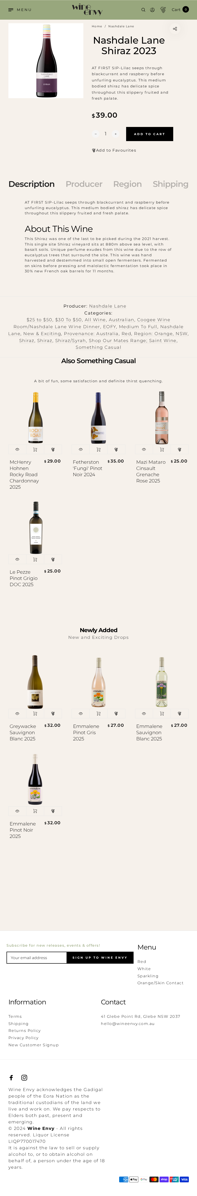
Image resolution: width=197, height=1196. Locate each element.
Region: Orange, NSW (161, 333)
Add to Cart (35, 449)
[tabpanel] (46, 60)
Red (126, 333)
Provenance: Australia (91, 333)
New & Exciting (42, 333)
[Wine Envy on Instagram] (24, 1078)
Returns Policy (24, 1030)
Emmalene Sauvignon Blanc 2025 (149, 732)
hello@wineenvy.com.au (128, 1023)
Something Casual (98, 347)
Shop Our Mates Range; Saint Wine (133, 340)
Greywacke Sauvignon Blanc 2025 (23, 732)
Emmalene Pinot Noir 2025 (23, 830)
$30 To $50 (68, 319)
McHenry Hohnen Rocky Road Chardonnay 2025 (24, 474)
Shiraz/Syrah (70, 340)
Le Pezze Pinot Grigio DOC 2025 (23, 578)
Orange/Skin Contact (160, 983)
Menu (146, 947)
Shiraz (26, 340)
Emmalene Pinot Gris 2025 (86, 732)
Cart (179, 9)
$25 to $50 (39, 319)
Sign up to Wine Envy (100, 957)
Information (27, 1002)
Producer (84, 184)
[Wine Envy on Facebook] (11, 1078)
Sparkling (148, 976)
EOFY (109, 326)
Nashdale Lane (108, 306)
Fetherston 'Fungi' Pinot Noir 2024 (87, 468)
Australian (121, 319)
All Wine (95, 319)
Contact (113, 1002)
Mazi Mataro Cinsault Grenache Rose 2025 (151, 471)
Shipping (171, 184)
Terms (15, 1016)
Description (31, 184)
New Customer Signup (33, 1045)
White (144, 969)
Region (127, 184)
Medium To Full (138, 326)
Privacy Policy (23, 1038)
